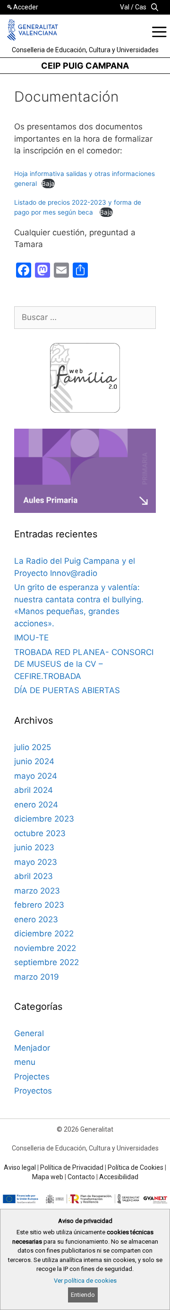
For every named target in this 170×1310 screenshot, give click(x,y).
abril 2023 (33, 876)
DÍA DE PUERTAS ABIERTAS (67, 690)
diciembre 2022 (44, 933)
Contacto (81, 1177)
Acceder (25, 7)
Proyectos (33, 1090)
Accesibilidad (118, 1177)
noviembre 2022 (45, 948)
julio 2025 (32, 747)
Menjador (32, 1048)
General (29, 1033)
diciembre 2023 (44, 818)
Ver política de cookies (85, 1280)
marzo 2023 (37, 890)
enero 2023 (36, 919)
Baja (48, 183)
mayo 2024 (35, 776)
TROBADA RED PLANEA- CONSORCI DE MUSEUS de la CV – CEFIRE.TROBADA (83, 664)
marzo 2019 (36, 977)
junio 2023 (34, 847)
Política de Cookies (135, 1167)
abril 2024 (33, 790)
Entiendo (83, 1294)
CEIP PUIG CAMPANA (85, 66)
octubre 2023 (40, 833)
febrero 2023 (39, 905)
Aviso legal (20, 1167)
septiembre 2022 (46, 962)
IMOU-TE (31, 637)
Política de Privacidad (71, 1167)
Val (124, 7)
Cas (140, 7)
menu (24, 1062)
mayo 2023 (35, 862)
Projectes (32, 1076)
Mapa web (47, 1177)
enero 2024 (36, 804)
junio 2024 (34, 761)
